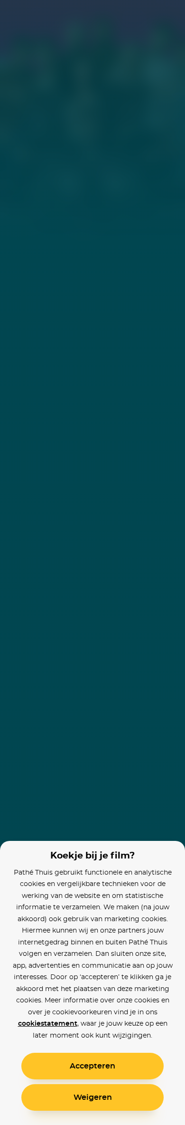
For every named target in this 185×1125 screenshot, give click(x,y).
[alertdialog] (92, 562)
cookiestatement (47, 1023)
